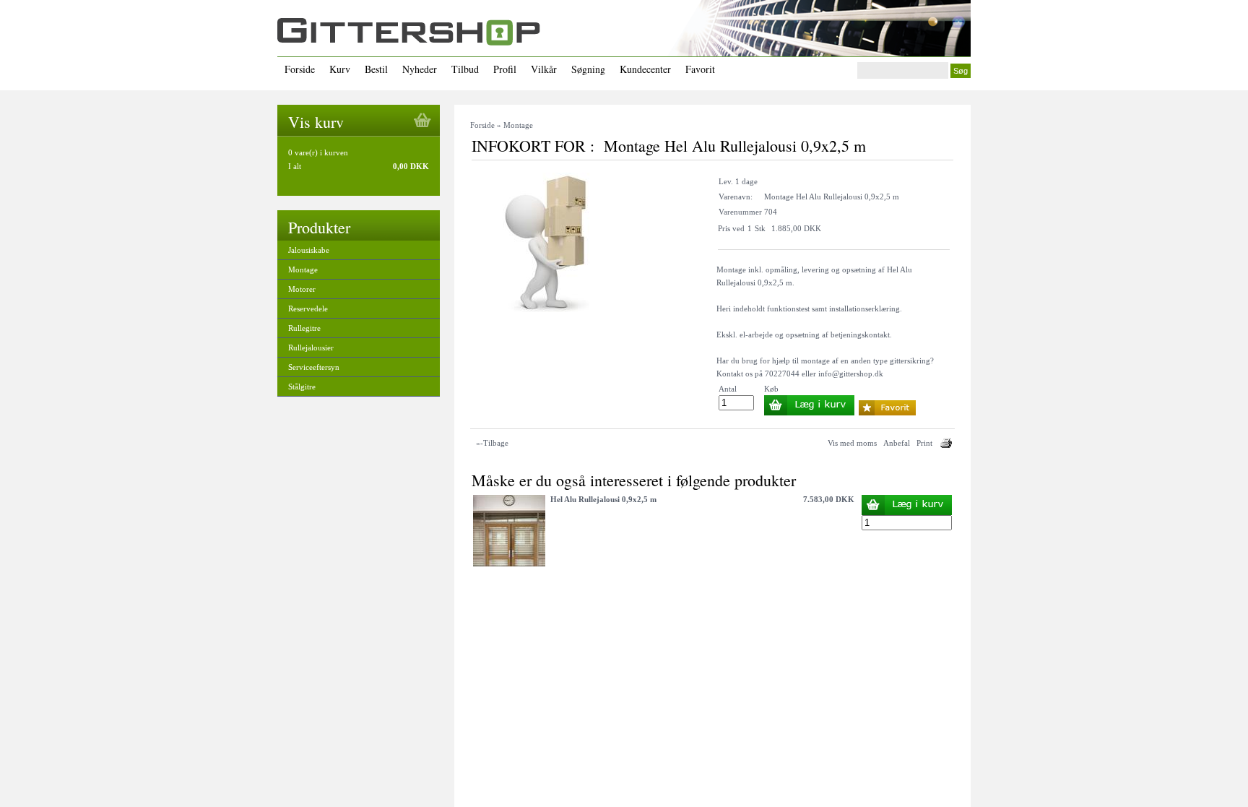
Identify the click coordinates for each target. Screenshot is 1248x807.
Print (924, 443)
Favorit (700, 69)
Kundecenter (645, 69)
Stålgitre (302, 386)
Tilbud (465, 69)
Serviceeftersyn (313, 367)
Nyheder (419, 69)
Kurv (339, 69)
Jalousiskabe (308, 250)
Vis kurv (316, 121)
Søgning (588, 69)
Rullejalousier (311, 347)
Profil (504, 69)
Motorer (302, 289)
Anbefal (896, 443)
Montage (303, 269)
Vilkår (544, 69)
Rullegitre (304, 328)
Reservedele (308, 308)
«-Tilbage (492, 443)
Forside (300, 69)
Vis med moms (852, 443)
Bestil (376, 69)
